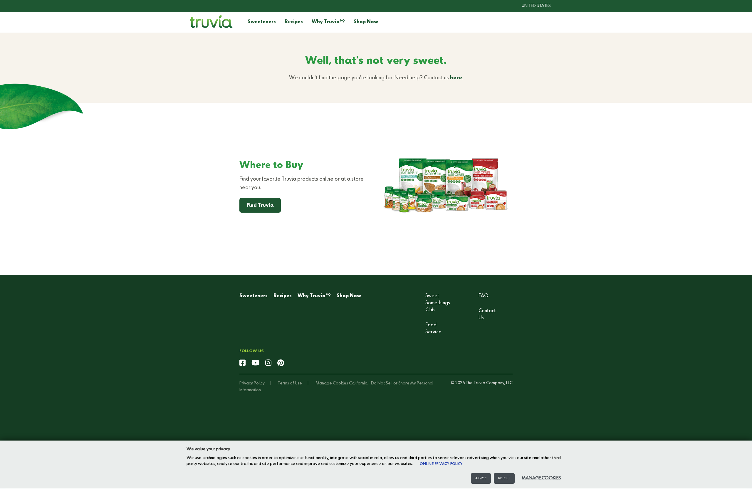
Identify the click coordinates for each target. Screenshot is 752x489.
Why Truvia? (328, 22)
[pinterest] (280, 363)
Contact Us (487, 314)
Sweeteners (262, 22)
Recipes (294, 22)
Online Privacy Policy (441, 464)
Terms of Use (290, 383)
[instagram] (268, 363)
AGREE (481, 478)
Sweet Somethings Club (437, 303)
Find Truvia (260, 205)
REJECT (504, 478)
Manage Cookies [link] (332, 383)
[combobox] (532, 6)
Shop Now (366, 22)
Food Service (433, 329)
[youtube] (255, 363)
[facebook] (242, 363)
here (456, 77)
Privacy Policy (252, 383)
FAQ (484, 296)
